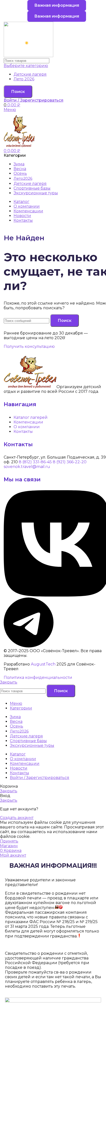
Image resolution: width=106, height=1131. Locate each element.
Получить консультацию (29, 346)
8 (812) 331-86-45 (35, 462)
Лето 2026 (24, 79)
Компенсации (28, 422)
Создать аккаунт (17, 817)
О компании (27, 426)
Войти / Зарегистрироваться (39, 777)
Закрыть (8, 682)
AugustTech (43, 664)
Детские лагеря (30, 74)
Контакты (23, 431)
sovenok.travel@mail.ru (27, 466)
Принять (9, 841)
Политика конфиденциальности (38, 677)
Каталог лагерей (31, 417)
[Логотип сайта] (28, 55)
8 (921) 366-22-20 (70, 462)
